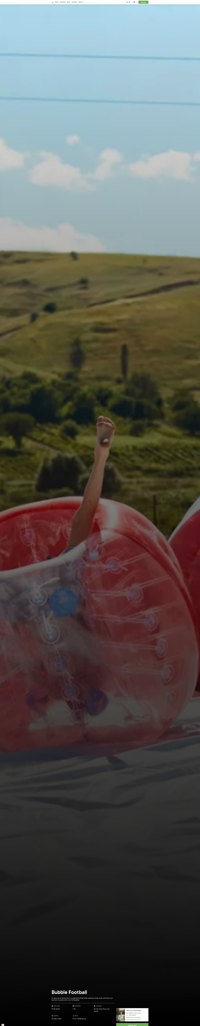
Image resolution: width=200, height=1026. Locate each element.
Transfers (74, 2)
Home (57, 2)
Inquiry (143, 2)
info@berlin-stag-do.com (134, 1013)
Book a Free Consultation (134, 1017)
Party (68, 2)
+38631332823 (132, 1015)
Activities (63, 2)
